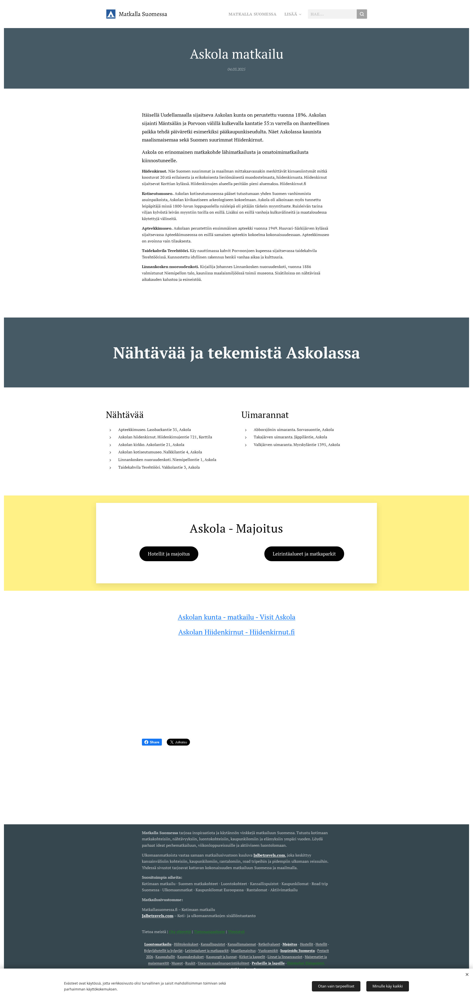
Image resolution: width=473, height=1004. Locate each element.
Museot (177, 963)
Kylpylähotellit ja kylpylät (163, 950)
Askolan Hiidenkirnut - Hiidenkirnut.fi (236, 632)
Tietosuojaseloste (209, 931)
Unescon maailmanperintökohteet (223, 963)
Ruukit (190, 963)
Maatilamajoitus (243, 950)
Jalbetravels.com (157, 915)
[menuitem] (254, 14)
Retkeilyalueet (269, 944)
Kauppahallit (165, 956)
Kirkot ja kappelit (252, 956)
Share (154, 742)
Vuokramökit (268, 950)
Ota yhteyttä (179, 931)
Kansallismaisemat (242, 944)
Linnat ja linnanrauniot (285, 956)
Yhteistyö (236, 931)
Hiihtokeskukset (186, 944)
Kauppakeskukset (190, 956)
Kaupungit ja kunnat (221, 956)
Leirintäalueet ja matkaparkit (207, 950)
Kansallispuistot (213, 944)
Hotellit (321, 944)
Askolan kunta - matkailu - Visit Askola (236, 617)
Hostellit (306, 944)
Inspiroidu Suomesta (297, 950)
